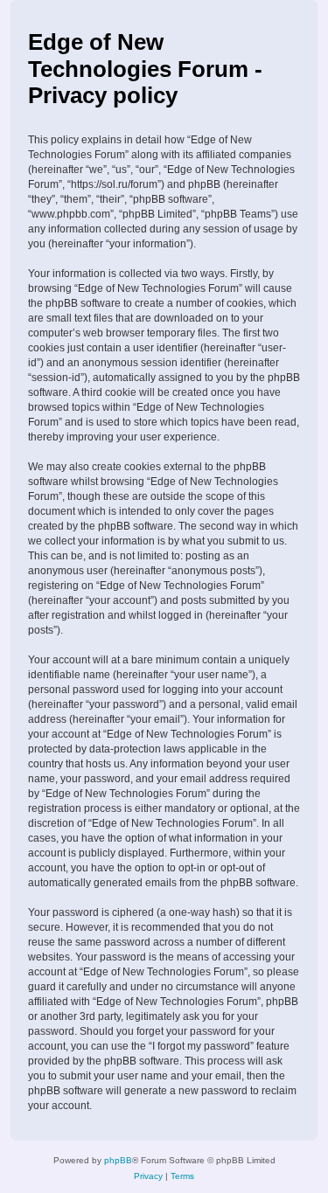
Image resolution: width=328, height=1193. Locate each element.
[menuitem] (148, 1176)
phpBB (118, 1160)
